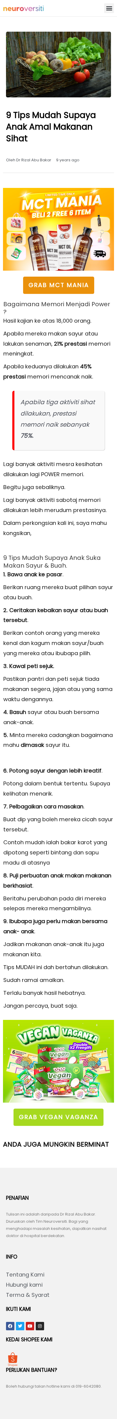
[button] (109, 8)
